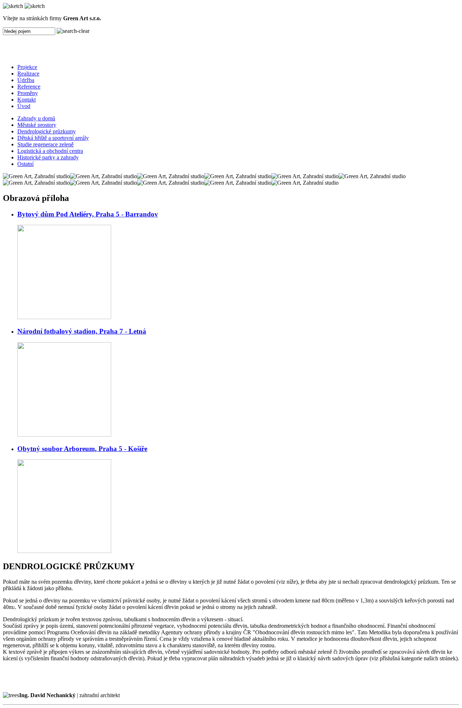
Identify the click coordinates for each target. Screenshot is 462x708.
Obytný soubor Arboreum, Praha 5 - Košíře (82, 448)
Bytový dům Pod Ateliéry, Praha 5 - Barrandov (87, 214)
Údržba (25, 80)
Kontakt (26, 99)
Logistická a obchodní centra (50, 151)
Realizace (28, 73)
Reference (28, 86)
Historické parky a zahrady (48, 157)
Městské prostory (36, 125)
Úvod (23, 106)
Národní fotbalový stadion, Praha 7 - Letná (81, 331)
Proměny (27, 93)
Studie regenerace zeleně (45, 144)
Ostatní (25, 164)
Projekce (27, 67)
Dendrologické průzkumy (46, 131)
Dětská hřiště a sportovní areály (53, 138)
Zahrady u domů (36, 118)
